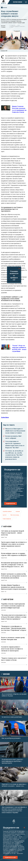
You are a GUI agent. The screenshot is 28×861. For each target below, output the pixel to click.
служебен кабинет (7, 511)
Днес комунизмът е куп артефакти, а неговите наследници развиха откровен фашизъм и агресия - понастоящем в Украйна (14, 809)
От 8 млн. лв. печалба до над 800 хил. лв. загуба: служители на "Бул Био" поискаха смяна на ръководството (14, 455)
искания (18, 511)
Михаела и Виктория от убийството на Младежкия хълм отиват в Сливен (15, 431)
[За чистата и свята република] (14, 707)
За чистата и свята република (12, 717)
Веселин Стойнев (3, 26)
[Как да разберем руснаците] (14, 729)
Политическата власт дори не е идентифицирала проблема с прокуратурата (12, 761)
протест (5, 515)
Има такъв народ (15, 515)
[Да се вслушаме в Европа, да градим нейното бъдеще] (14, 684)
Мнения (5, 7)
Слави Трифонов (7, 518)
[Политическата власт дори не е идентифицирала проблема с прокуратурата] (14, 750)
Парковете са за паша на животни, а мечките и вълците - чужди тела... (14, 785)
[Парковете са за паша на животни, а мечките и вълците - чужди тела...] (14, 775)
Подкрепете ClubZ (10, 857)
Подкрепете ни (10, 503)
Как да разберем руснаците (11, 738)
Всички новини (17, 2)
